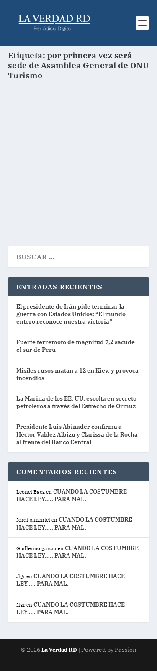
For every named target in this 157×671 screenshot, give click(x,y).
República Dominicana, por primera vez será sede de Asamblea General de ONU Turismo (71, 135)
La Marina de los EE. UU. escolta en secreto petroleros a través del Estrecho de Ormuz (76, 402)
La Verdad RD (59, 649)
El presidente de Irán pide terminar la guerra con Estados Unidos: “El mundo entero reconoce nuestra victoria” (71, 314)
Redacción (38, 160)
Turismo (99, 160)
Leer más (38, 209)
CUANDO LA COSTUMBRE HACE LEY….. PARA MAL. (71, 495)
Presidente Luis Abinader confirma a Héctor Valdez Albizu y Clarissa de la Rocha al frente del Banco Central (77, 434)
